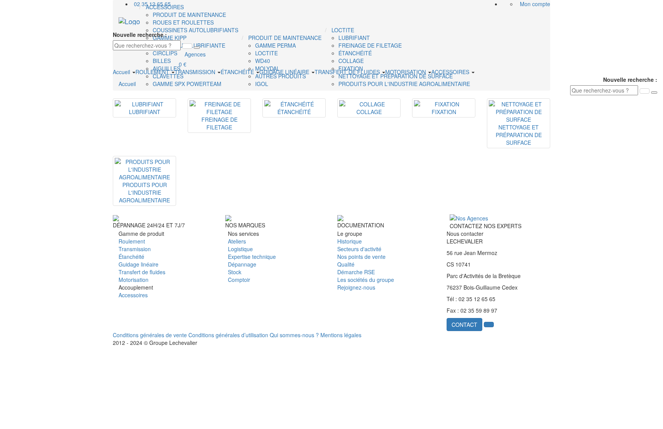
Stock (234, 272)
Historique (349, 241)
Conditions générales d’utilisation (228, 335)
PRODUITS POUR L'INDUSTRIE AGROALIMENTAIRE (144, 192)
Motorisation (133, 279)
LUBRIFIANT (144, 112)
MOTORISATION (406, 72)
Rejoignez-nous (356, 287)
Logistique (240, 249)
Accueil (122, 72)
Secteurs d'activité (359, 249)
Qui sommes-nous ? (294, 335)
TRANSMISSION (196, 72)
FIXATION (444, 112)
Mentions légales (340, 335)
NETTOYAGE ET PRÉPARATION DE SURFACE (519, 134)
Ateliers (237, 241)
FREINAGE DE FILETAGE (219, 123)
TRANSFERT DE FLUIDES (348, 72)
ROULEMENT (153, 72)
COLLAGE (369, 112)
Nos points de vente (361, 256)
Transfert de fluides (142, 272)
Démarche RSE (356, 272)
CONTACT (464, 324)
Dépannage (242, 264)
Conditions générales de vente (150, 335)
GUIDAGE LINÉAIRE (285, 72)
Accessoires (133, 295)
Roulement (132, 241)
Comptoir (239, 279)
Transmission (135, 249)
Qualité (346, 264)
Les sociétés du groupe (365, 279)
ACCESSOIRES (451, 72)
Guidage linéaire (138, 264)
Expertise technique (252, 256)
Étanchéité (131, 256)
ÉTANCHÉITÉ (238, 72)
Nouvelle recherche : (140, 34)
